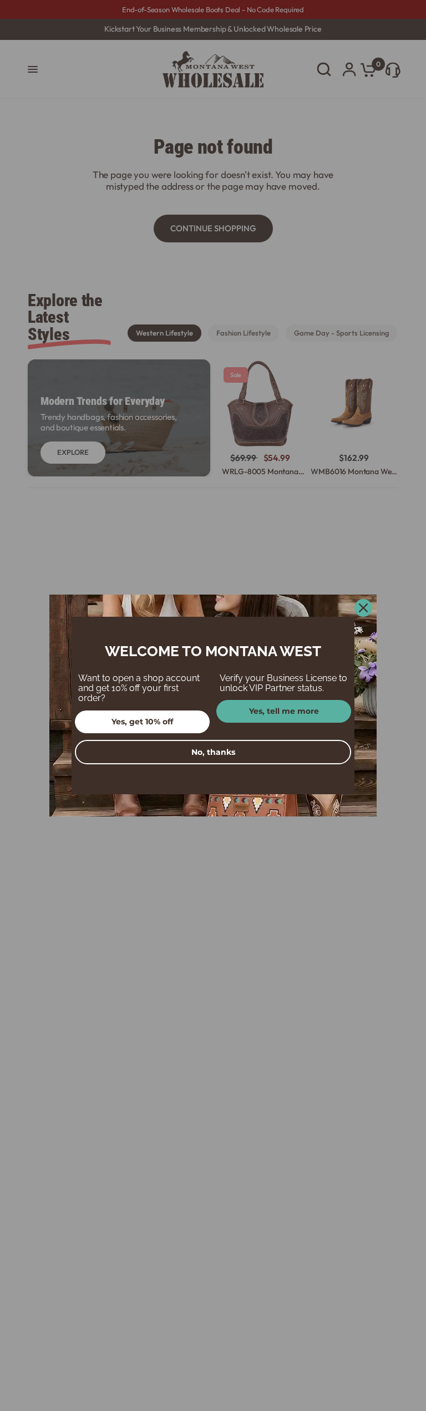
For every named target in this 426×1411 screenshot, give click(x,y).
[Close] (363, 608)
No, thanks (213, 752)
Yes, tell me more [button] (284, 711)
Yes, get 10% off (142, 722)
